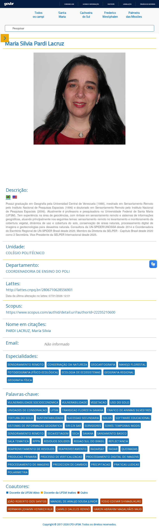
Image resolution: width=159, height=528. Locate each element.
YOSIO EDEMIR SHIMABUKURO (121, 501)
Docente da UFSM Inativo (59, 492)
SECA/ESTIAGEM (58, 433)
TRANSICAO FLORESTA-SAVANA (82, 410)
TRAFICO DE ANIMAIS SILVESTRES (129, 410)
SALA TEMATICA (18, 441)
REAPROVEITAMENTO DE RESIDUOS (31, 449)
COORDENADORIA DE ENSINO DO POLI (38, 271)
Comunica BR (69, 4)
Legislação (127, 4)
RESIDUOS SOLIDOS (57, 441)
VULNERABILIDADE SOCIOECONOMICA (33, 402)
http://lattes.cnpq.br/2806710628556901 (39, 289)
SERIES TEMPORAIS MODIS (122, 425)
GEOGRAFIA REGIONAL (119, 372)
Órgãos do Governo (147, 4)
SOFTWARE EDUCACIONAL (133, 418)
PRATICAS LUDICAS (126, 464)
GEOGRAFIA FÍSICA (20, 380)
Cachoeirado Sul (86, 14)
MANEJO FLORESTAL (132, 364)
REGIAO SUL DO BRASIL (89, 441)
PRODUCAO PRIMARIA (22, 457)
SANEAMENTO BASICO (112, 433)
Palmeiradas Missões (134, 14)
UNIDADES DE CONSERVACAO (27, 410)
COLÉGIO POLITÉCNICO (25, 253)
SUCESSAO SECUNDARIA (83, 418)
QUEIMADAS (129, 449)
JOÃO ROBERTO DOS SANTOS (27, 501)
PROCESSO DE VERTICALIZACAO (61, 457)
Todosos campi (38, 14)
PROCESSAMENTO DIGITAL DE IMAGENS (112, 457)
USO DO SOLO (119, 402)
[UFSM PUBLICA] (13, 15)
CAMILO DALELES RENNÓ (73, 509)
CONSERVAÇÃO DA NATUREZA (67, 364)
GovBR (9, 4)
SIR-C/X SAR (73, 425)
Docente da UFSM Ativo (24, 492)
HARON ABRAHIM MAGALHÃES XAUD (118, 509)
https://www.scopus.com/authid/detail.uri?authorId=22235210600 (60, 312)
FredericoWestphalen (110, 14)
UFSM (54, 410)
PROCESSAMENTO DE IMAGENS (28, 464)
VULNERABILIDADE (74, 402)
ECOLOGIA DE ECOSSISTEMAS (81, 372)
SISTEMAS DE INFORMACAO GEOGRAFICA (35, 425)
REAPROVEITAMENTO (72, 449)
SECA (75, 433)
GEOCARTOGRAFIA (103, 364)
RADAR (113, 449)
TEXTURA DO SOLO (20, 418)
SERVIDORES (93, 425)
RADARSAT (97, 449)
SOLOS (107, 418)
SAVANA (88, 433)
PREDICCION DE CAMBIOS (70, 464)
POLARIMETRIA (18, 472)
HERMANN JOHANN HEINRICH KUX (30, 509)
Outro (84, 492)
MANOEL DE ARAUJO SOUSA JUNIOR (73, 501)
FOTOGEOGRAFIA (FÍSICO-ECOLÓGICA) (33, 372)
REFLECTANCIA (118, 441)
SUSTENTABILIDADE (50, 418)
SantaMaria (62, 14)
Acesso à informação (91, 4)
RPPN (36, 441)
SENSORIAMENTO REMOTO (26, 364)
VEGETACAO (98, 402)
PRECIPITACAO (100, 464)
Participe (111, 4)
